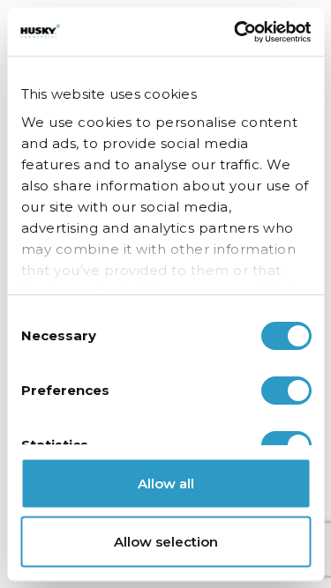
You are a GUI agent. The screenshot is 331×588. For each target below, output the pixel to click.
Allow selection (166, 540)
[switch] (285, 390)
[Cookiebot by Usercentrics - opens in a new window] (236, 31)
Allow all (166, 483)
